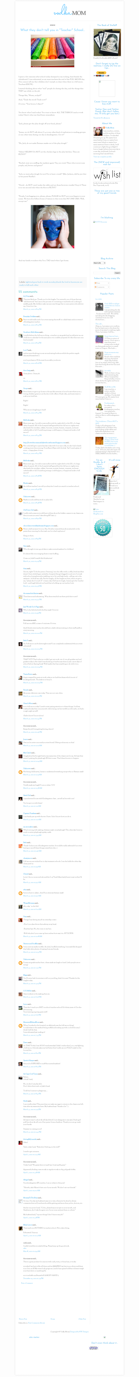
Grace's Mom (28, 703)
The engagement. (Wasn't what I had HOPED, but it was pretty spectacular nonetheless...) (111, 442)
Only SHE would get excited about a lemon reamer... (112, 306)
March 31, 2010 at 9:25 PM (32, 1109)
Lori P (25, 350)
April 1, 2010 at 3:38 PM (31, 1218)
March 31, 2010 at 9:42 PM (32, 1132)
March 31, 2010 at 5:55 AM (32, 867)
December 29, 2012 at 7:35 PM (33, 1278)
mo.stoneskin (28, 827)
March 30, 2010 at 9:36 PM (32, 586)
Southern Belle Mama (31, 332)
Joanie (25, 739)
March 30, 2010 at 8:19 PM (32, 309)
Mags (25, 975)
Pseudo (25, 690)
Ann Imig (26, 370)
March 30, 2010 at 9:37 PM (32, 600)
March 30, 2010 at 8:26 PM (32, 363)
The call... (99, 324)
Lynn (25, 1004)
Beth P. (25, 641)
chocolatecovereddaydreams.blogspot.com (38, 526)
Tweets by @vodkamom (101, 118)
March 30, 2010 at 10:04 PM (32, 667)
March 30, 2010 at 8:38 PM (32, 476)
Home (53, 1319)
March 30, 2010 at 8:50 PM (32, 518)
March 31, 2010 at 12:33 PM (32, 952)
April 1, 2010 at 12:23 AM (32, 1155)
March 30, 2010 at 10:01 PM (32, 633)
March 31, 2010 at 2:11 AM (32, 806)
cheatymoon (27, 858)
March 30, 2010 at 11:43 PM (32, 719)
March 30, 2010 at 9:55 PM (32, 613)
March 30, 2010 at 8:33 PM (32, 413)
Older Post (82, 1319)
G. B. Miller (27, 991)
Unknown (27, 497)
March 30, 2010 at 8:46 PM (32, 489)
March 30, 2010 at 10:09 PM (33, 683)
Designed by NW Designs (79, 1332)
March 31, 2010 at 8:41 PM (32, 1094)
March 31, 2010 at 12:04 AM (32, 761)
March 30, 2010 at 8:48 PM (32, 503)
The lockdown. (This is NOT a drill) (106, 422)
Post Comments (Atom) (36, 1323)
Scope (25, 388)
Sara (25, 546)
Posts (98, 283)
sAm (25, 890)
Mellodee (26, 420)
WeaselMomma (28, 903)
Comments (100, 287)
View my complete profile (102, 157)
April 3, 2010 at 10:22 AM (32, 1236)
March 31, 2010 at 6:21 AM (32, 909)
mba (24, 1248)
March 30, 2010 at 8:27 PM (32, 381)
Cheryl (25, 874)
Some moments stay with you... (111, 353)
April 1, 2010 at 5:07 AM (31, 1191)
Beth (25, 843)
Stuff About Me (110, 387)
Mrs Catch (27, 753)
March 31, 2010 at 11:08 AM (32, 936)
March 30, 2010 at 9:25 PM (32, 561)
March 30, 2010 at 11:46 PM (32, 732)
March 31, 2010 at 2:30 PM (32, 968)
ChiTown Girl (28, 510)
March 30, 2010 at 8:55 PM (32, 539)
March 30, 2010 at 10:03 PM (32, 649)
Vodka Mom (109, 128)
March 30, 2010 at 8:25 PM (32, 343)
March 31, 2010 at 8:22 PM (32, 1067)
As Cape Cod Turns (30, 1074)
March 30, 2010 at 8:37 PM (32, 453)
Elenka (25, 483)
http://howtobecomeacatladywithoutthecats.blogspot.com (44, 443)
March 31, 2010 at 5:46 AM (32, 851)
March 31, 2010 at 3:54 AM (32, 835)
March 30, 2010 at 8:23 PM (32, 325)
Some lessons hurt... (111, 336)
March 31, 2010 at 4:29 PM (32, 984)
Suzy (25, 917)
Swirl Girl (27, 795)
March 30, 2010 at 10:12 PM (32, 696)
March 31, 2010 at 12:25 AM (32, 775)
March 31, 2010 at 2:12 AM (32, 820)
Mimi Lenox (27, 1225)
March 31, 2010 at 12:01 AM (32, 746)
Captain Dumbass (29, 813)
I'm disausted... (109, 403)
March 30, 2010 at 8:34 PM (32, 435)
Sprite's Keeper (28, 1060)
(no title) (98, 299)
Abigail (26, 1180)
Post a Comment (27, 1283)
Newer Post (23, 1319)
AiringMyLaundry (30, 1139)
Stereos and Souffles (30, 944)
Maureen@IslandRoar (31, 1022)
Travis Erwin (28, 674)
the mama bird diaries (31, 593)
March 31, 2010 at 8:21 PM (32, 1053)
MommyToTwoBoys (30, 1198)
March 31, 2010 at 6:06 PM (32, 997)
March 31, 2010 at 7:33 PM (32, 1035)
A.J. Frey (26, 296)
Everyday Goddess (29, 316)
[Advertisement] (52, 1301)
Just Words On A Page (31, 607)
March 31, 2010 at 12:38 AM (32, 788)
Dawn (25, 1042)
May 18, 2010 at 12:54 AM (31, 1251)
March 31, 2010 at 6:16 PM (32, 1015)
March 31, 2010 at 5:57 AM (32, 882)
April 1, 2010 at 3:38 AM (31, 1173)
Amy (25, 569)
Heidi (25, 1101)
